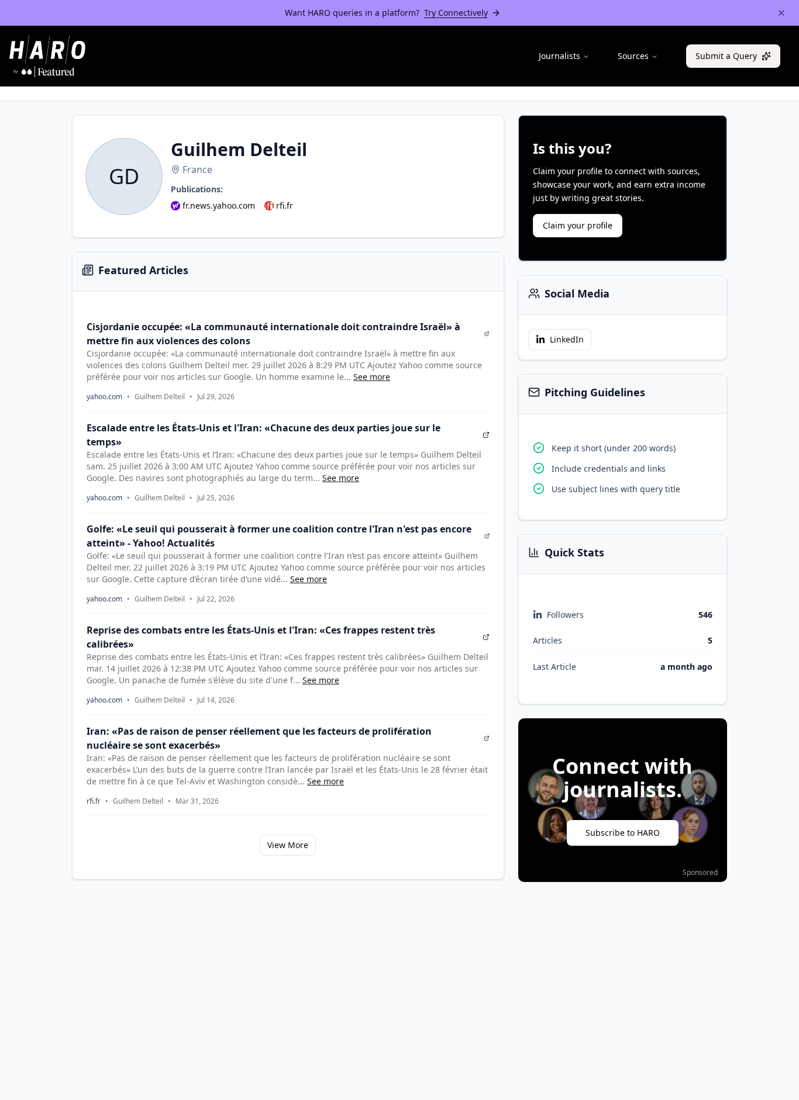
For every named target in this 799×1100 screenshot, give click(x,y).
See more (371, 376)
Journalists (559, 55)
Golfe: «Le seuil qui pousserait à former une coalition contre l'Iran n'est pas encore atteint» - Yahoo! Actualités (279, 536)
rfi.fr (284, 205)
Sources (633, 55)
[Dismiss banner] (781, 13)
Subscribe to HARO (623, 832)
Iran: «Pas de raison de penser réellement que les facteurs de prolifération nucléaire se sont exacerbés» (259, 738)
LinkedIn (567, 339)
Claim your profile (577, 225)
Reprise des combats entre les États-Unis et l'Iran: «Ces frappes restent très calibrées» (261, 637)
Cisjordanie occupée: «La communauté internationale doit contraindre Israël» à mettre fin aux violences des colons (273, 333)
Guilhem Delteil (160, 397)
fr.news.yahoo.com (218, 205)
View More (287, 844)
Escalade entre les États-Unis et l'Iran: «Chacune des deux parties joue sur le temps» (263, 434)
